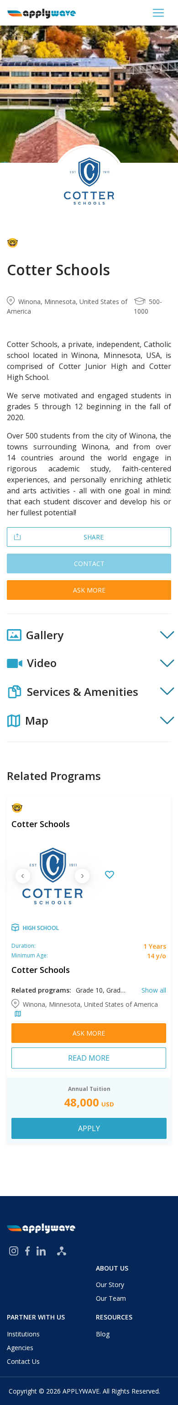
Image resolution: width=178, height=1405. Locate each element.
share (94, 537)
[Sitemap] (61, 1250)
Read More (89, 1058)
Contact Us (23, 1361)
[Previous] (23, 876)
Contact (89, 563)
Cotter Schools (40, 823)
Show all (153, 990)
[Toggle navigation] (158, 12)
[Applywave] (41, 13)
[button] (89, 635)
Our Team (111, 1298)
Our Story (110, 1284)
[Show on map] (16, 1014)
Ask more (89, 590)
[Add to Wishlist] (109, 875)
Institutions (23, 1334)
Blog (103, 1334)
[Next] (82, 876)
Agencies (20, 1347)
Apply (89, 1128)
